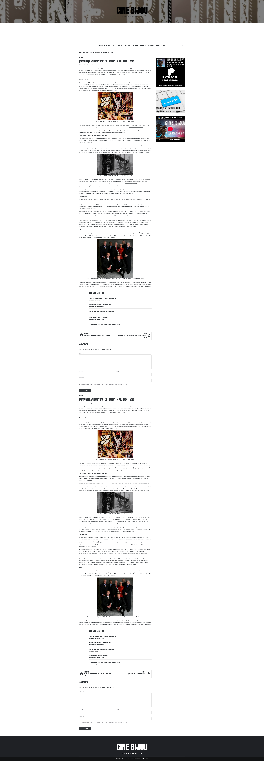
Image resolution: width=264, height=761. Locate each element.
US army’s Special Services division (136, 127)
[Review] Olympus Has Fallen (136, 673)
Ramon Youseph (93, 319)
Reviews (114, 45)
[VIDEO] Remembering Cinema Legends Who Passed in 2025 (102, 298)
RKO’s (129, 84)
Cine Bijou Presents (103, 45)
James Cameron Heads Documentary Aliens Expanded (101, 311)
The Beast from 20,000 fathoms (128, 138)
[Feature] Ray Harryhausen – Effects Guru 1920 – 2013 (132, 336)
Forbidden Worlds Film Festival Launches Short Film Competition (104, 324)
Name (81, 371)
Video (164, 45)
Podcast (142, 45)
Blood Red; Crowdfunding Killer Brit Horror (97, 335)
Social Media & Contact (153, 45)
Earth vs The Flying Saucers (130, 183)
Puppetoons (108, 125)
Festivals (120, 45)
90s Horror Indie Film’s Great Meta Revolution (100, 305)
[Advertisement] (132, 33)
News (81, 57)
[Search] (182, 45)
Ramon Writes (83, 65)
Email (118, 371)
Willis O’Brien (108, 88)
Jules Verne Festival (117, 278)
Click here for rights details (127, 121)
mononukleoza (128, 175)
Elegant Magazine (138, 758)
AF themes (145, 758)
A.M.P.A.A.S (142, 233)
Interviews (128, 45)
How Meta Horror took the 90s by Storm (98, 318)
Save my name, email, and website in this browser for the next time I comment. (104, 385)
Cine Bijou (132, 10)
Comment (82, 353)
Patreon (135, 45)
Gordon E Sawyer (95, 235)
